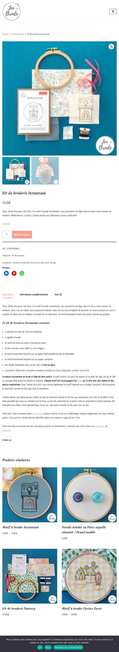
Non (48, 647)
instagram (100, 426)
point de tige (50, 262)
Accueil (5, 34)
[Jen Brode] (11, 11)
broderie (16, 262)
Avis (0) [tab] (58, 294)
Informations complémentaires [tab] (34, 294)
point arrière (39, 262)
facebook (6, 430)
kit (32, 262)
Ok (40, 647)
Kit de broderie (18, 34)
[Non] (115, 643)
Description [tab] (7, 294)
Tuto (80, 380)
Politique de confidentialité (68, 647)
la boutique (37, 413)
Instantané (25, 262)
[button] (111, 46)
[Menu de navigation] (113, 11)
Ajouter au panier (22, 234)
